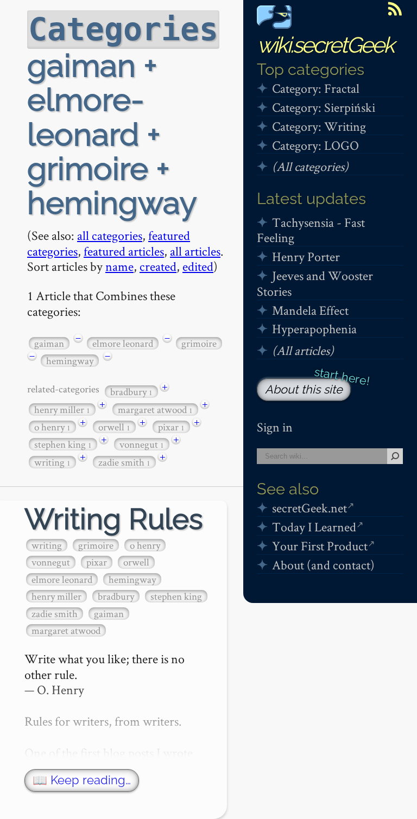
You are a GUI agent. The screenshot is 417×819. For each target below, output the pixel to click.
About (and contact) (323, 564)
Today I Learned (314, 526)
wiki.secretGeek (325, 45)
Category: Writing (319, 126)
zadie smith (124, 462)
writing (52, 462)
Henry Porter (306, 256)
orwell (114, 427)
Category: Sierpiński (323, 107)
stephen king (63, 444)
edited (197, 266)
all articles (195, 251)
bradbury (131, 391)
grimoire (199, 343)
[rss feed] (394, 8)
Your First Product (320, 545)
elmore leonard (122, 343)
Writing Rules (113, 519)
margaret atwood (155, 409)
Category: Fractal (315, 88)
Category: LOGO (315, 145)
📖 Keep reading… (82, 780)
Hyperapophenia (314, 328)
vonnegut (141, 444)
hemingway (69, 360)
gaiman (49, 343)
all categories (109, 235)
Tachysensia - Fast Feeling (311, 230)
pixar (171, 427)
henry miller (62, 409)
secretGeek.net (309, 507)
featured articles (124, 251)
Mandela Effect (310, 310)
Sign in (275, 426)
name (119, 266)
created (158, 266)
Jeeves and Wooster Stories (315, 283)
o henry (52, 427)
